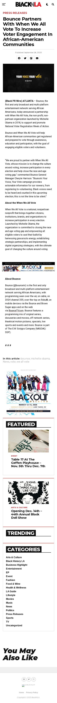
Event (9, 576)
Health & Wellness (16, 587)
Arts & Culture (14, 557)
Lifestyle (10, 595)
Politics (10, 610)
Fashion (10, 580)
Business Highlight (16, 565)
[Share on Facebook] (19, 58)
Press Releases (14, 614)
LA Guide (11, 591)
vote (13, 362)
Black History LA (15, 561)
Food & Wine (13, 584)
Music (9, 603)
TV (7, 621)
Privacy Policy (32, 692)
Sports (9, 618)
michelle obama (40, 359)
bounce (25, 359)
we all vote (23, 362)
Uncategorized (14, 625)
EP (7, 572)
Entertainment (14, 568)
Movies (10, 599)
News (6, 362)
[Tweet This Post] (25, 58)
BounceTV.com (16, 310)
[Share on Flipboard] (31, 58)
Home (21, 692)
